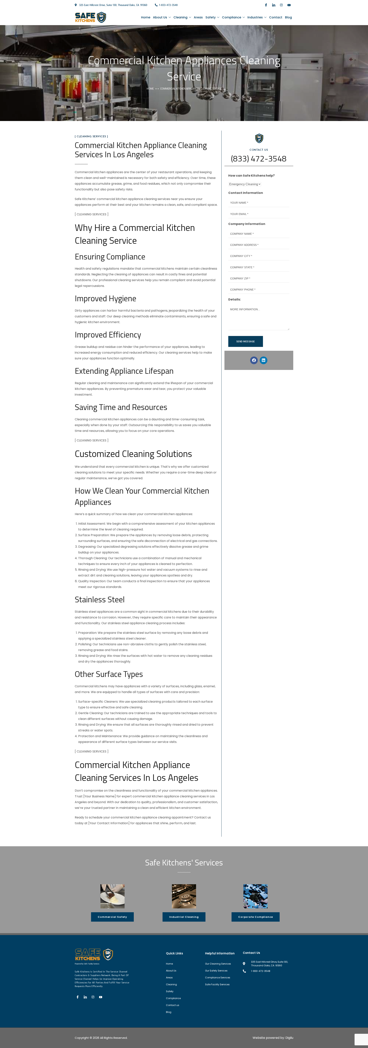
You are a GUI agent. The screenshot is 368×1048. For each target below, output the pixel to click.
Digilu (289, 1038)
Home (145, 17)
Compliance (231, 17)
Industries (255, 17)
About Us (160, 17)
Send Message (245, 341)
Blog (288, 17)
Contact (275, 17)
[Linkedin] (263, 360)
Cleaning (180, 17)
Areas (198, 17)
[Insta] (281, 5)
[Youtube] (289, 5)
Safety (210, 17)
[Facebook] (266, 5)
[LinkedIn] (274, 5)
